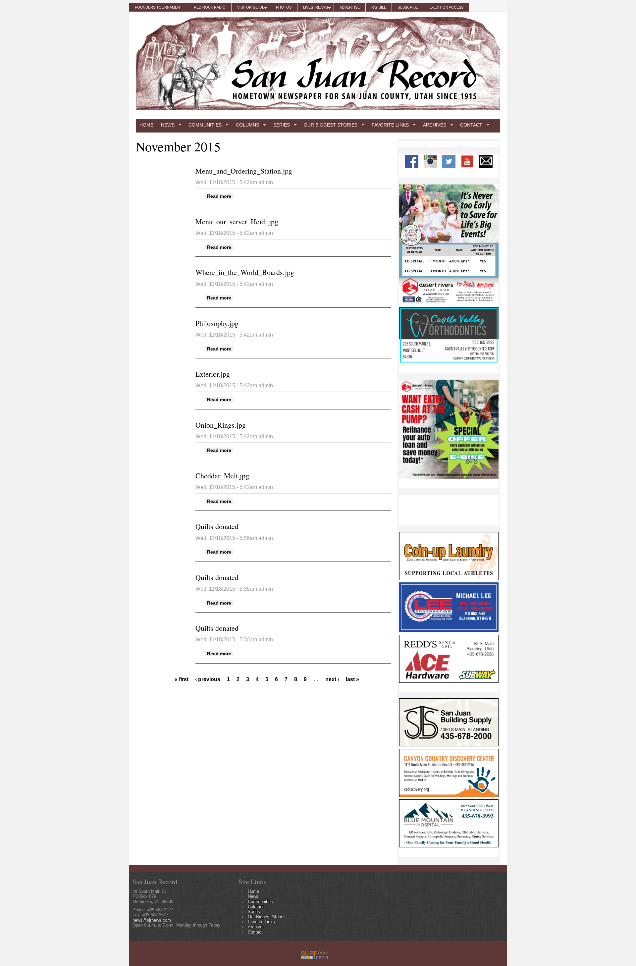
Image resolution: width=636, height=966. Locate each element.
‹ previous (207, 679)
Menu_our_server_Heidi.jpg (236, 221)
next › (332, 679)
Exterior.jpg (212, 374)
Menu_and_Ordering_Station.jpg (243, 171)
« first (181, 679)
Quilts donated (216, 526)
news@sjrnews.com (151, 920)
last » (352, 679)
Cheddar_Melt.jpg (222, 475)
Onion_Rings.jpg (220, 425)
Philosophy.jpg (216, 323)
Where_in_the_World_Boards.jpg (244, 272)
